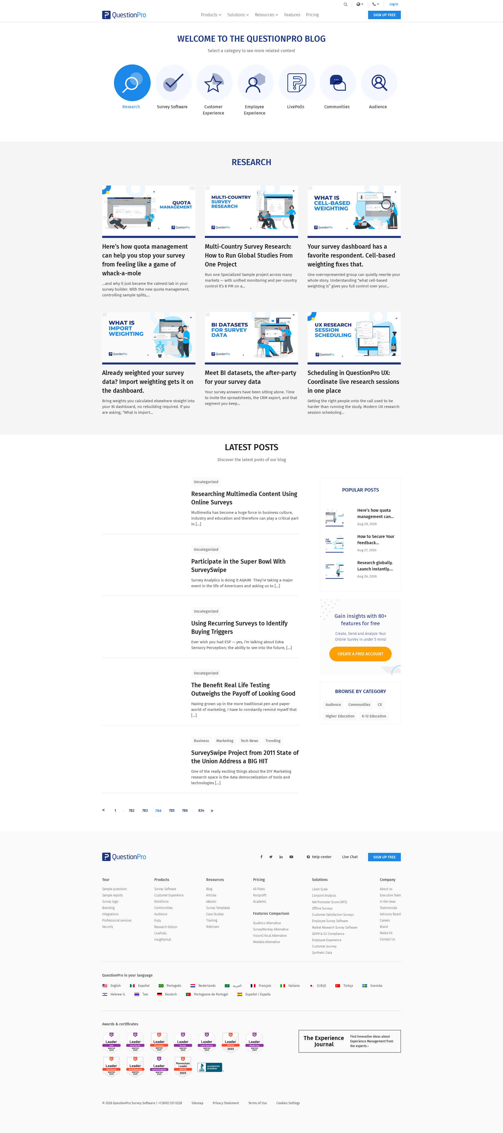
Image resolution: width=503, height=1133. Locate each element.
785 (171, 810)
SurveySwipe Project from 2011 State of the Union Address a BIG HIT (245, 757)
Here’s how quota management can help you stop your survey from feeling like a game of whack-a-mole (376, 514)
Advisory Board (390, 914)
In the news (388, 901)
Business (201, 741)
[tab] (131, 87)
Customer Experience (168, 895)
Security (107, 927)
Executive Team (390, 895)
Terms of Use (257, 1103)
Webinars (212, 927)
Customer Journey (324, 946)
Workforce (161, 901)
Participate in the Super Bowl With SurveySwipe (238, 566)
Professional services (117, 920)
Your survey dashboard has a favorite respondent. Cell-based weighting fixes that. (351, 255)
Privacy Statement (226, 1103)
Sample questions (114, 889)
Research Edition (165, 927)
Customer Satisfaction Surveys (333, 915)
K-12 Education (374, 716)
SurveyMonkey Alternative (270, 929)
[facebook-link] (261, 857)
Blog (209, 889)
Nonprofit (259, 895)
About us (386, 889)
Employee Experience (326, 940)
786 (185, 810)
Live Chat (350, 857)
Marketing (224, 741)
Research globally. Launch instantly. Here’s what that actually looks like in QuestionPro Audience (375, 566)
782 (131, 810)
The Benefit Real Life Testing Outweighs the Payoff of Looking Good (243, 689)
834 (201, 810)
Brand (384, 927)
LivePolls (160, 933)
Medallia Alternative (266, 942)
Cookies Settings (288, 1103)
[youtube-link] (291, 857)
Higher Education (340, 716)
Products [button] (209, 14)
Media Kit (386, 933)
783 (145, 810)
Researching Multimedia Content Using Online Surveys (244, 498)
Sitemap (197, 1103)
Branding (108, 908)
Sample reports (112, 895)
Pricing (312, 14)
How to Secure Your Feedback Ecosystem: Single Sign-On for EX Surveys (375, 540)
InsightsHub (162, 939)
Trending (273, 741)
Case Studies (215, 914)
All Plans (259, 889)
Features (292, 14)
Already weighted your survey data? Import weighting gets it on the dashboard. (147, 381)
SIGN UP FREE (384, 15)
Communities (359, 704)
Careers (385, 920)
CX (380, 704)
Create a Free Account (360, 653)
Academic (259, 901)
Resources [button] (264, 14)
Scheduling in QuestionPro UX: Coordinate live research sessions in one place (353, 381)
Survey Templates (218, 908)
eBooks (211, 901)
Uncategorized (206, 482)
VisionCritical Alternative (270, 936)
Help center (322, 857)
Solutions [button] (236, 14)
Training (211, 920)
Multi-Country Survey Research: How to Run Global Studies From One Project (249, 255)
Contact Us (387, 939)
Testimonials (388, 908)
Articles (211, 895)
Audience (333, 704)
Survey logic (110, 901)
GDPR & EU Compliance (328, 934)
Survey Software (165, 889)
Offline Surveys (322, 908)
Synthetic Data (322, 953)
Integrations (110, 914)
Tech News (249, 741)
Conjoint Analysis (324, 895)
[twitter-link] (271, 857)
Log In (394, 4)
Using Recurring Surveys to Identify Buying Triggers (239, 627)
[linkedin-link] (281, 857)
